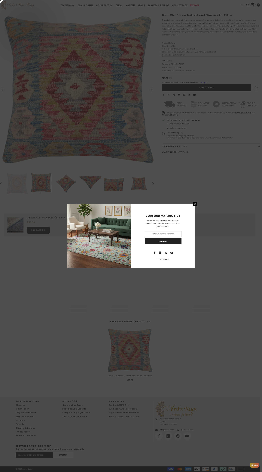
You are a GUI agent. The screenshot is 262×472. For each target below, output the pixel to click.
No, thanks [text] (164, 259)
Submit (163, 241)
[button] (254, 465)
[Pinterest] (166, 253)
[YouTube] (172, 253)
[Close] (195, 204)
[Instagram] (160, 253)
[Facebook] (154, 253)
